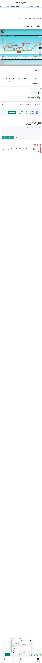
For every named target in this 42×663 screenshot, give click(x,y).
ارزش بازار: (6, 6)
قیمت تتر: (30, 6)
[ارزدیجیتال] (21, 2)
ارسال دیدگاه (8, 137)
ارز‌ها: (39, 6)
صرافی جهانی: (15, 6)
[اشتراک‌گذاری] (3, 104)
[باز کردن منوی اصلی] (38, 2)
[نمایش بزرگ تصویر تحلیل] (2, 31)
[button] (21, 47)
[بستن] (3, 655)
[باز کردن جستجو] (4, 2)
